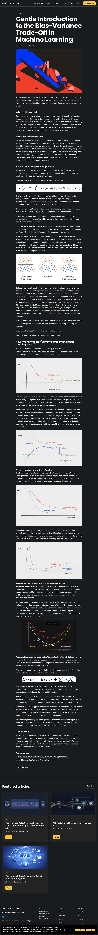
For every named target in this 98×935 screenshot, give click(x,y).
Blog (71, 3)
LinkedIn (80, 912)
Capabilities (38, 3)
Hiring (78, 3)
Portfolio (57, 3)
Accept (91, 930)
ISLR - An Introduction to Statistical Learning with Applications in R (43, 757)
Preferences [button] (53, 931)
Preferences (69, 930)
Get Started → (89, 3)
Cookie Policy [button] (14, 931)
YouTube (81, 923)
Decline (80, 930)
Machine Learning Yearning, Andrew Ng (33, 760)
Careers (61, 919)
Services (48, 3)
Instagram (81, 919)
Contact (61, 923)
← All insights (23, 767)
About (65, 3)
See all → (90, 786)
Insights (19, 13)
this (74, 536)
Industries (62, 915)
